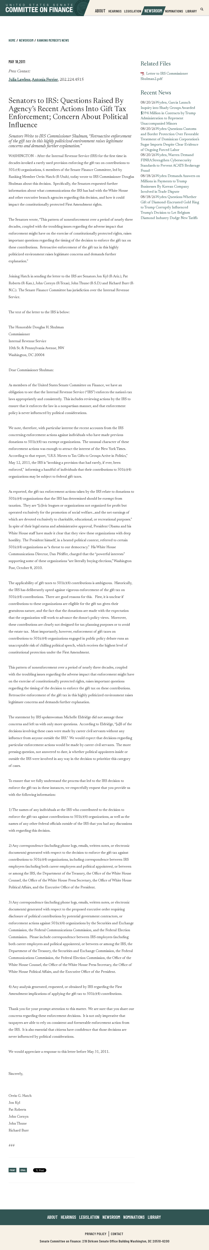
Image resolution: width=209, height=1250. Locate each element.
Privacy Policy (95, 1233)
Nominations (174, 11)
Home (12, 40)
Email (23, 1170)
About (52, 1217)
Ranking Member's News (53, 40)
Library (191, 11)
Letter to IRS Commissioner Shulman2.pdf (164, 76)
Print (12, 1170)
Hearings (115, 11)
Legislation (132, 11)
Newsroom (111, 1217)
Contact (117, 1233)
